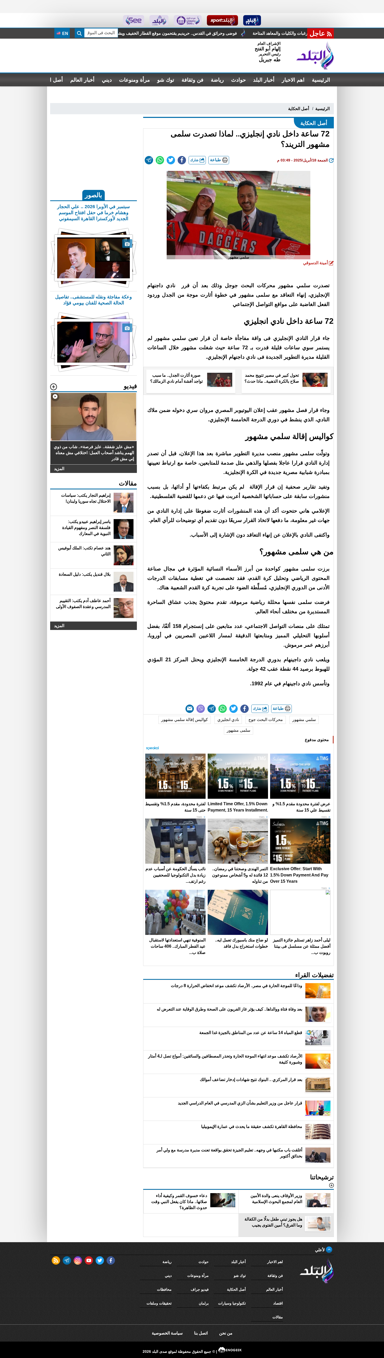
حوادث (238, 80)
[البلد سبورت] (222, 20)
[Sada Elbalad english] (133, 20)
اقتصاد (278, 1303)
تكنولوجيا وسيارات (232, 1303)
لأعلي (320, 1250)
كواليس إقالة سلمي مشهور (184, 719)
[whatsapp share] (160, 160)
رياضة (217, 80)
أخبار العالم (82, 80)
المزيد (59, 468)
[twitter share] (171, 160)
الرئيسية (321, 80)
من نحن (225, 1333)
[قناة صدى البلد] (252, 20)
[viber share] (200, 709)
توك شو (165, 80)
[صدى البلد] (315, 55)
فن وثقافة (192, 80)
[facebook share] (182, 160)
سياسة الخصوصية (167, 1333)
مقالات (277, 1317)
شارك (195, 160)
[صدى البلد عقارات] (158, 20)
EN (64, 33)
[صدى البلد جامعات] (188, 20)
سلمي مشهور (304, 719)
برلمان (204, 1303)
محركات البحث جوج (265, 719)
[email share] (149, 160)
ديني (107, 80)
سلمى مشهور (238, 730)
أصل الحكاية (298, 108)
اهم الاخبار (293, 80)
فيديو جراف (200, 1289)
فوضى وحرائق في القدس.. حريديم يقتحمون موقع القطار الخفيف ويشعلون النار (257, 33)
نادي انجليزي (228, 719)
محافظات (164, 1289)
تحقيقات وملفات (159, 1303)
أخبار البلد (264, 80)
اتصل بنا (201, 1333)
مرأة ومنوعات (134, 80)
